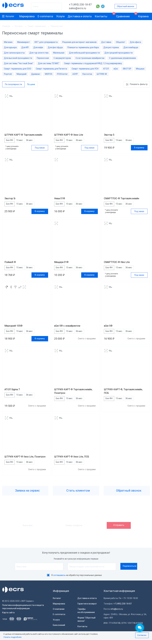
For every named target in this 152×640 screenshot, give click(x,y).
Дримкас (35, 74)
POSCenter (62, 74)
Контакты (101, 16)
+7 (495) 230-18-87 (80, 4)
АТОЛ (106, 69)
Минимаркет (23, 42)
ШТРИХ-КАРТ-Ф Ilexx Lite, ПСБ (71, 456)
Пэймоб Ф (10, 262)
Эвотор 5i (9, 198)
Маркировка (27, 16)
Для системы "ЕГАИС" (48, 63)
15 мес (19, 140)
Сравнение (121, 15)
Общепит (120, 42)
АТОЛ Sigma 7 (12, 389)
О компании (58, 609)
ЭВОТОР (127, 69)
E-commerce (45, 16)
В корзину (139, 147)
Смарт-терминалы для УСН (85, 69)
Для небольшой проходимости (84, 53)
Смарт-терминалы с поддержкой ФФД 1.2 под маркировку (93, 63)
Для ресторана (111, 47)
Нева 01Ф (59, 198)
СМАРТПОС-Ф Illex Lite (117, 262)
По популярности (13, 84)
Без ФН (9, 140)
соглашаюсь (59, 575)
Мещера (140, 69)
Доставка (106, 42)
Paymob (8, 74)
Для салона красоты (14, 53)
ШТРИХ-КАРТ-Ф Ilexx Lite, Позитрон (24, 456)
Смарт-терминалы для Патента (51, 69)
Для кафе (38, 47)
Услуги (60, 16)
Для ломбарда (131, 47)
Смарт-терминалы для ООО (17, 69)
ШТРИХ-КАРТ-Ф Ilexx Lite (68, 134)
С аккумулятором (62, 58)
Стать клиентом (78, 490)
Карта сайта (8, 612)
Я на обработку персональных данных (76, 575)
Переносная (43, 58)
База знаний (59, 625)
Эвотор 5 (109, 134)
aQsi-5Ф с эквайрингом (67, 325)
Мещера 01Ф (61, 262)
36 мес (29, 140)
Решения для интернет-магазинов (79, 42)
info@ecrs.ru (117, 609)
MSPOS (48, 74)
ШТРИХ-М (102, 74)
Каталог (10, 16)
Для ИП (25, 47)
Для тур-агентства (38, 53)
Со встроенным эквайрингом (90, 58)
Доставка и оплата (80, 16)
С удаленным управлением (122, 58)
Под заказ (40, 148)
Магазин (8, 42)
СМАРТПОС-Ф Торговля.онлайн (121, 198)
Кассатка (87, 74)
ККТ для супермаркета (46, 42)
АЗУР (75, 74)
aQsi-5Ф (108, 325)
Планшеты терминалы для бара (83, 47)
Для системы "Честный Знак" (18, 63)
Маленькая (58, 53)
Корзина (142, 15)
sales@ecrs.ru (77, 8)
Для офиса (135, 42)
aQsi (116, 69)
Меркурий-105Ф (13, 325)
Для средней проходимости (118, 53)
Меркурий (21, 74)
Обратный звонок (125, 6)
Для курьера (10, 47)
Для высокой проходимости (18, 58)
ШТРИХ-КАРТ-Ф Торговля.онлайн (23, 134)
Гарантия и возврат (87, 603)
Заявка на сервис (27, 490)
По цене (31, 84)
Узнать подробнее (12, 637)
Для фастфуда (55, 47)
